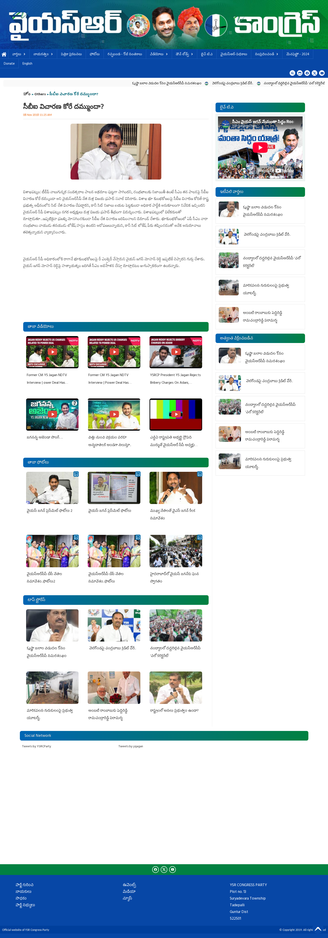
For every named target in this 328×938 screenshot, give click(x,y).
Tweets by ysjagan (130, 747)
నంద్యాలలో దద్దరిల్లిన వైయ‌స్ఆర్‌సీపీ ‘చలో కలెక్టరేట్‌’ (256, 84)
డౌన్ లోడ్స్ (182, 54)
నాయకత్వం (41, 54)
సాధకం (21, 898)
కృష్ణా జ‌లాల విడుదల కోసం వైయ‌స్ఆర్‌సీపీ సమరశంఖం (128, 84)
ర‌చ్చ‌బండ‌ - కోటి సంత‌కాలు (125, 54)
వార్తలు (16, 54)
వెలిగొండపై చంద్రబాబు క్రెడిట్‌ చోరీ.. (194, 84)
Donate (9, 64)
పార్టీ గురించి (24, 885)
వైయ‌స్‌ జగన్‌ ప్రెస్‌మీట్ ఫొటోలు (109, 511)
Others (40, 94)
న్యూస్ (127, 898)
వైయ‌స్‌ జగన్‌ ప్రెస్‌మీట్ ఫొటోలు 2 (50, 511)
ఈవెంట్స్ (129, 885)
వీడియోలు (157, 54)
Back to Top (318, 928)
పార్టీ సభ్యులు (25, 905)
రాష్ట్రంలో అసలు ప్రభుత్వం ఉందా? (174, 711)
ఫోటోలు (95, 54)
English (27, 64)
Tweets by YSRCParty (36, 747)
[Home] (164, 24)
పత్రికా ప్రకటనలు (71, 54)
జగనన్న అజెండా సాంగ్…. (45, 437)
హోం (27, 94)
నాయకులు (23, 892)
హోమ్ (4, 55)
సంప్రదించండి (264, 54)
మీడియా (129, 892)
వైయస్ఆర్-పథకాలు (233, 54)
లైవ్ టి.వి (207, 54)
